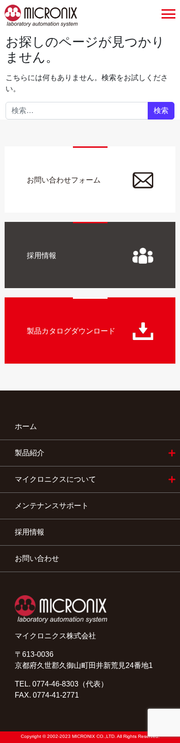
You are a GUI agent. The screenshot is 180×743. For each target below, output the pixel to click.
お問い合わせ (37, 558)
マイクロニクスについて (55, 479)
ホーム (26, 426)
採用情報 (29, 532)
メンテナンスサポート (52, 506)
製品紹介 (29, 453)
